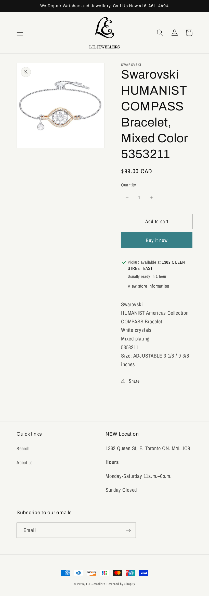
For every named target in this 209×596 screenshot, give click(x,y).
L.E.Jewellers (95, 584)
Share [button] (134, 381)
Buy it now (157, 240)
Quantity (128, 185)
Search (23, 448)
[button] (19, 33)
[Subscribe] (128, 530)
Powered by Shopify (121, 584)
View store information (148, 286)
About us (25, 462)
